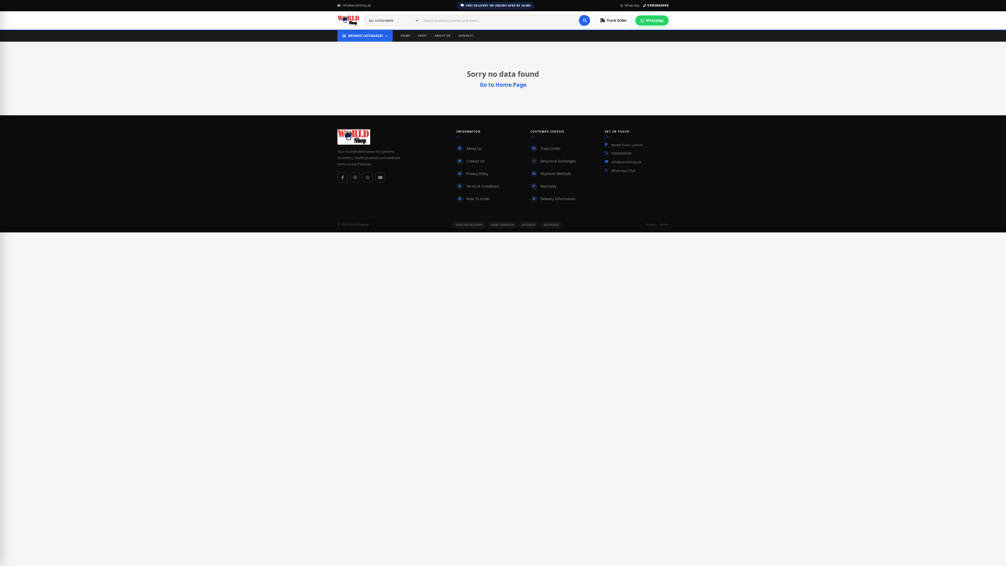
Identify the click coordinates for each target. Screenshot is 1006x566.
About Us (443, 35)
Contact (465, 35)
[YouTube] (380, 177)
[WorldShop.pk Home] (348, 20)
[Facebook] (342, 177)
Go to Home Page (503, 84)
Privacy (651, 224)
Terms (664, 224)
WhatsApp (632, 5)
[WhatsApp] (368, 177)
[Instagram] (355, 177)
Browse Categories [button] (365, 36)
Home (405, 35)
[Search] (585, 20)
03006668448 (658, 5)
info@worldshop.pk (356, 5)
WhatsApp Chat (623, 170)
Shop (422, 35)
